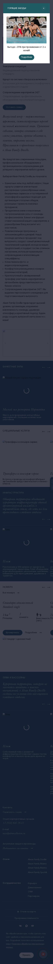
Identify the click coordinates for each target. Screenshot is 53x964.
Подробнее (26, 57)
